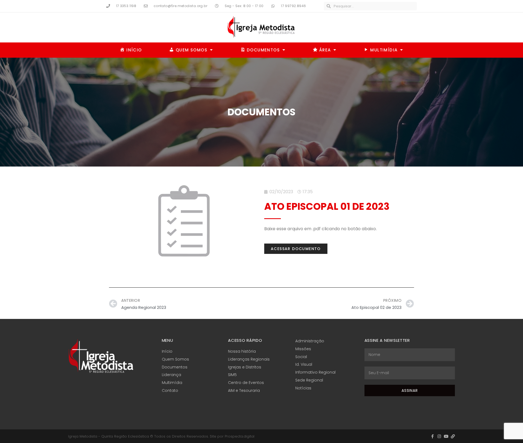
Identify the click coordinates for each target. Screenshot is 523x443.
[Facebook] (432, 436)
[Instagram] (439, 436)
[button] (295, 249)
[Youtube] (446, 436)
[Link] (453, 436)
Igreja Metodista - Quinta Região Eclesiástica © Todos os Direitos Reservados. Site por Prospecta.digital (161, 436)
